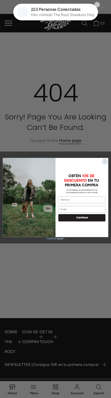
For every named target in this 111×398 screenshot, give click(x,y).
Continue (82, 217)
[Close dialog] (104, 161)
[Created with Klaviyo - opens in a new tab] (55, 238)
